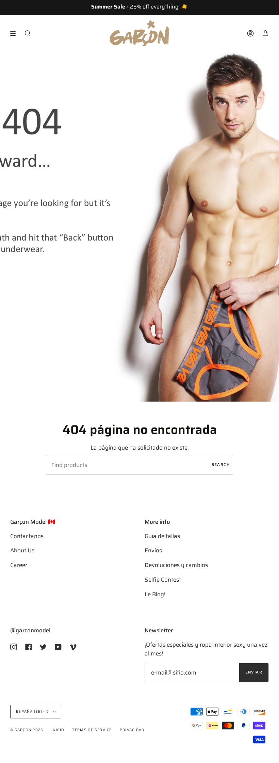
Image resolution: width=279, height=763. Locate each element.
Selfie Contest (163, 579)
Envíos (153, 550)
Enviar (253, 672)
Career (18, 565)
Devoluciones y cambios (176, 565)
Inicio (58, 730)
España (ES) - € (33, 711)
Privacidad (132, 730)
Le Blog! (155, 594)
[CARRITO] (265, 33)
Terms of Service (92, 730)
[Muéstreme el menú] (15, 33)
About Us (22, 550)
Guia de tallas (162, 536)
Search (221, 464)
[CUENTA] (250, 33)
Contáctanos (27, 536)
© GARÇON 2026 (26, 730)
